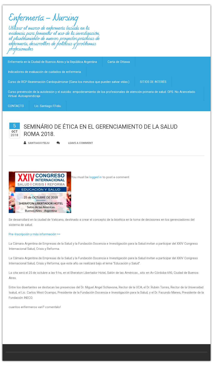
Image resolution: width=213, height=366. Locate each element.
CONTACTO (16, 106)
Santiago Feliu (39, 142)
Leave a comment (80, 142)
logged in (95, 177)
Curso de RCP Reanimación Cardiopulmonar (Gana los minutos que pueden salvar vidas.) (68, 82)
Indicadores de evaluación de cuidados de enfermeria (44, 72)
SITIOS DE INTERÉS (153, 82)
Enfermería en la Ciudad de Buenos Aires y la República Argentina (52, 62)
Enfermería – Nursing (43, 19)
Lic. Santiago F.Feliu (48, 106)
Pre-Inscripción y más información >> (34, 234)
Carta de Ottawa (119, 62)
